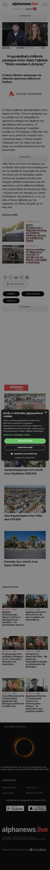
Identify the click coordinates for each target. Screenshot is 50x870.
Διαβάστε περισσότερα (34, 431)
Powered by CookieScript (25, 458)
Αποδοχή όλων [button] (25, 441)
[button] (25, 435)
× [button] (46, 412)
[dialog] (25, 434)
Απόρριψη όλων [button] (24, 447)
